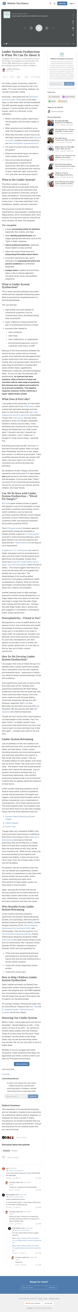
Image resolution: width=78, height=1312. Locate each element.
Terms (46, 1298)
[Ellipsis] (40, 1168)
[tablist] (10, 1151)
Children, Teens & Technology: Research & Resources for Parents (63, 174)
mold (26, 703)
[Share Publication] (55, 3)
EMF (7, 174)
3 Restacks (24, 1137)
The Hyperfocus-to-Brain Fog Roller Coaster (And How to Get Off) (64, 130)
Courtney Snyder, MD (13, 69)
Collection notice (54, 1298)
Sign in (72, 3)
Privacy (40, 1298)
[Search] (50, 3)
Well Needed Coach (12, 1194)
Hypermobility (21, 543)
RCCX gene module (14, 528)
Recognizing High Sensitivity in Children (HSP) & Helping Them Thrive (63, 122)
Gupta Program (11, 823)
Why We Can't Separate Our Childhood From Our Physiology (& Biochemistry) (65, 156)
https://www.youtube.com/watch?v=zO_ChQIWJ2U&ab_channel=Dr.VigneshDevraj (26, 1240)
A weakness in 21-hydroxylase (15, 550)
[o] (50, 122)
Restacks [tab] (14, 1151)
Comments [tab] (6, 1151)
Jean (7, 1168)
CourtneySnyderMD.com (10, 1078)
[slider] (38, 44)
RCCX (4, 503)
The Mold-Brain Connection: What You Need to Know (65, 139)
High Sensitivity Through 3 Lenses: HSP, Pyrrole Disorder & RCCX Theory (65, 148)
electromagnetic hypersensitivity (23, 143)
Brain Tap (33, 1007)
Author (11, 1184)
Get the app (48, 1303)
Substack (29, 1308)
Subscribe (62, 3)
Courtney (6, 1074)
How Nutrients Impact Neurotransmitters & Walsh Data (65, 165)
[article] (62, 123)
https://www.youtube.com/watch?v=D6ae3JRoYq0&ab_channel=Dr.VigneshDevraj (26, 1248)
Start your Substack (34, 1303)
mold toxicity (29, 406)
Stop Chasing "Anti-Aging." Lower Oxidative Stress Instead (64, 183)
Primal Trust (10, 827)
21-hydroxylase (32, 534)
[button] (25, 28)
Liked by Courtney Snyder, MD (15, 1170)
